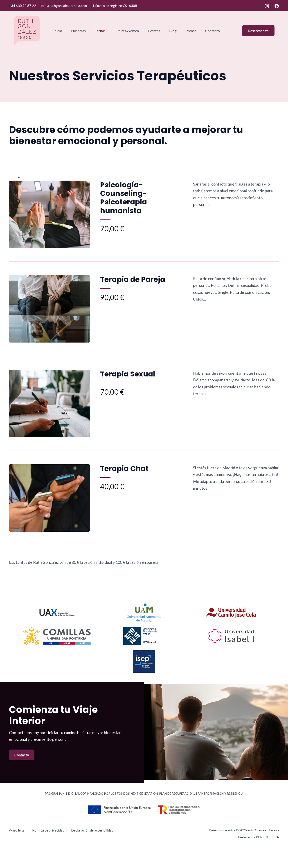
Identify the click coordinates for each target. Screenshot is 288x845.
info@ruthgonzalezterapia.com (63, 6)
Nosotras (78, 31)
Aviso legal (17, 830)
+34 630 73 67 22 (22, 6)
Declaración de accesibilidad (92, 830)
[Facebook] (276, 6)
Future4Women (127, 31)
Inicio (58, 31)
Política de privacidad (48, 830)
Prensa (191, 31)
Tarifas (100, 31)
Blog (173, 31)
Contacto (212, 31)
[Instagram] (267, 6)
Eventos (154, 31)
